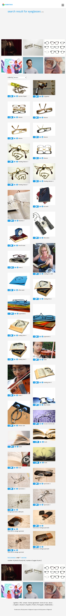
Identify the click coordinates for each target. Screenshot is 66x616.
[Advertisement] (33, 26)
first (9, 557)
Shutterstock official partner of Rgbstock (24, 609)
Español (28, 605)
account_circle (17, 96)
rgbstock (9, 4)
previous (13, 557)
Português (40, 605)
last (25, 557)
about (50, 603)
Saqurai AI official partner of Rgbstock (43, 609)
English (16, 605)
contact (25, 603)
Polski (34, 605)
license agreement (33, 603)
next (22, 557)
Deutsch (22, 605)
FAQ (20, 603)
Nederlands (48, 605)
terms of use (44, 603)
